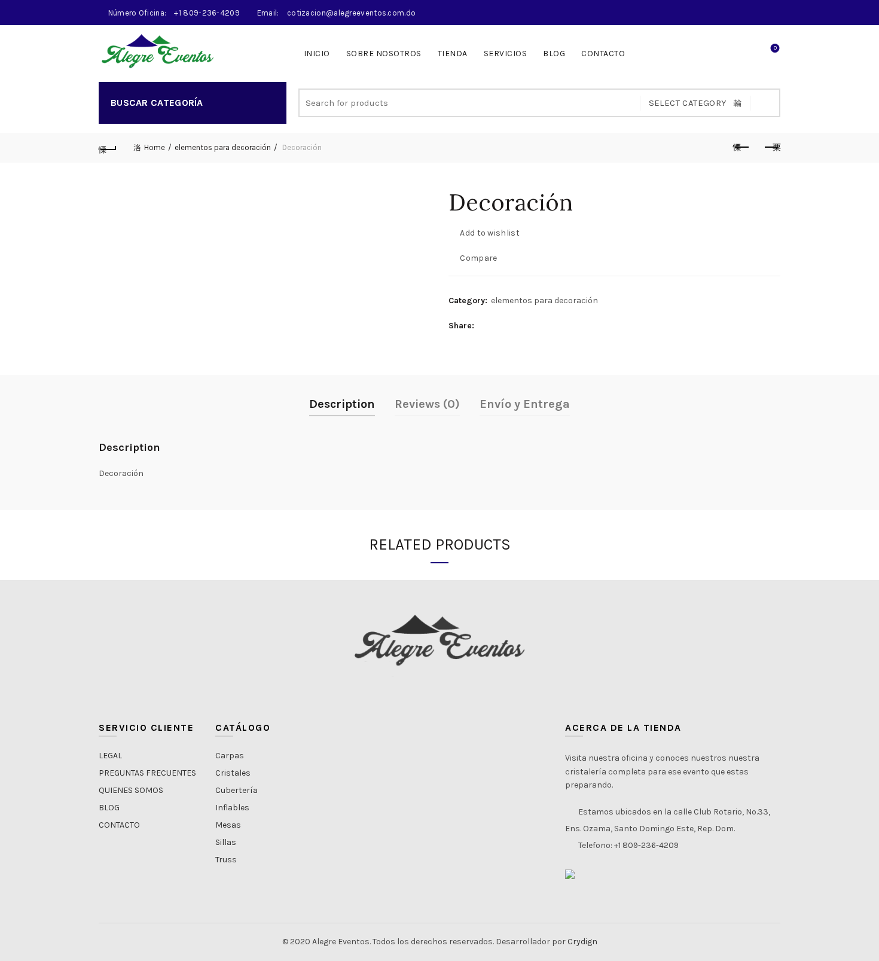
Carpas (229, 756)
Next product (771, 148)
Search (765, 103)
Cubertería (236, 790)
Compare (478, 258)
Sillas (225, 842)
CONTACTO (603, 53)
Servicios (505, 53)
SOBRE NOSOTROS (384, 53)
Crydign (582, 941)
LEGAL (110, 756)
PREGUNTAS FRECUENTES (147, 773)
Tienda (453, 53)
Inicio (317, 53)
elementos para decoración (223, 147)
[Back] (108, 148)
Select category (688, 102)
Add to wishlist (490, 233)
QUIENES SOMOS (131, 790)
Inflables (232, 808)
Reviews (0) (427, 404)
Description (342, 404)
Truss (226, 860)
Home (154, 147)
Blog (554, 53)
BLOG (109, 808)
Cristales (233, 773)
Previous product (741, 148)
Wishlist (775, 48)
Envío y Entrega (525, 404)
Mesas (228, 825)
